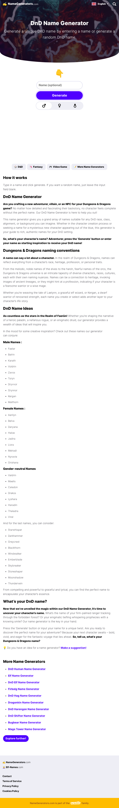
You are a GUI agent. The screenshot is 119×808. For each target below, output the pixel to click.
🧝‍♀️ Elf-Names (12, 767)
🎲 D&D (18, 166)
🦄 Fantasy (36, 166)
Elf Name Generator (20, 675)
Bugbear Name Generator (24, 722)
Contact (7, 776)
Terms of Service (12, 781)
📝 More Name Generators (89, 166)
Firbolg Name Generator (23, 689)
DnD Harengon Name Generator (28, 709)
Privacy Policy (10, 786)
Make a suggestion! (73, 647)
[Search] (114, 4)
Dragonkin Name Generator (26, 702)
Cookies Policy (10, 791)
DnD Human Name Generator (27, 669)
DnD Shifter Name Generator (26, 715)
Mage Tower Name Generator (27, 729)
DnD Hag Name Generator (24, 695)
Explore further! (16, 738)
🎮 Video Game (58, 166)
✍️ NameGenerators (16, 762)
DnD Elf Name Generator (24, 682)
